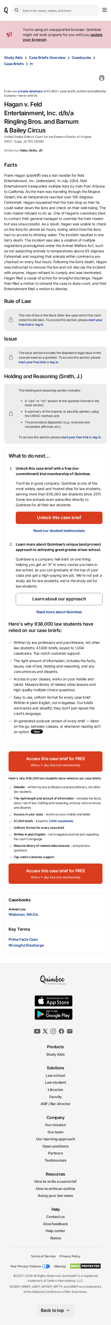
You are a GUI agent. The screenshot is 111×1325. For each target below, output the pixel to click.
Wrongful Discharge (26, 945)
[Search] (17, 10)
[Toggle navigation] (104, 10)
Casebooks (81, 57)
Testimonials (55, 1160)
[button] (59, 518)
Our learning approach (55, 1139)
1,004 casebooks (61, 821)
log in (39, 324)
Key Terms (19, 929)
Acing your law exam (55, 1196)
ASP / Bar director (55, 1103)
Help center (55, 1231)
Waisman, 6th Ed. (24, 914)
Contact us (55, 1216)
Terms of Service (43, 1256)
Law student (55, 1082)
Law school (55, 1075)
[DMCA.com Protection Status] (85, 1266)
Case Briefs (14, 63)
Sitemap (60, 1266)
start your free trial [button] (32, 362)
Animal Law (17, 909)
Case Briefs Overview (47, 57)
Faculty (55, 1097)
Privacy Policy (70, 1256)
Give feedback (55, 1224)
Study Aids (13, 57)
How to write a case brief (55, 1181)
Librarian (55, 1089)
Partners (55, 1153)
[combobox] (56, 10)
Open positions (55, 1146)
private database (30, 91)
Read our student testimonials (59, 530)
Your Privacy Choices (25, 1266)
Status (55, 1238)
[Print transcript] (102, 78)
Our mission (55, 1125)
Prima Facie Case (23, 939)
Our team (55, 1132)
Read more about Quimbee (59, 612)
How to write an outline (55, 1188)
